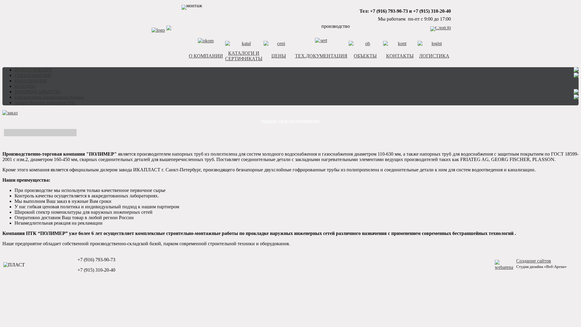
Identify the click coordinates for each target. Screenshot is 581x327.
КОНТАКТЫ (400, 55)
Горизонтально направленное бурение (49, 97)
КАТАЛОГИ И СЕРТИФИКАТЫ (243, 56)
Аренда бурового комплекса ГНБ (44, 103)
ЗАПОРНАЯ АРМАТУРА (38, 92)
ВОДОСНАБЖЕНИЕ (34, 70)
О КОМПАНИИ (206, 55)
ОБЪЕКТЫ (365, 55)
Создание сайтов (533, 260)
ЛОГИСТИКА (434, 55)
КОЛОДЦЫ (25, 86)
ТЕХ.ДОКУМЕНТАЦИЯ (321, 55)
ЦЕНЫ (278, 55)
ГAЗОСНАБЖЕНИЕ (33, 75)
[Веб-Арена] (504, 267)
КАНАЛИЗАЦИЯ (30, 81)
